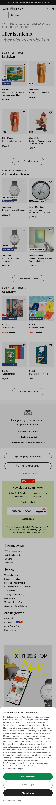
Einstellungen (28, 784)
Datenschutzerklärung (12, 800)
